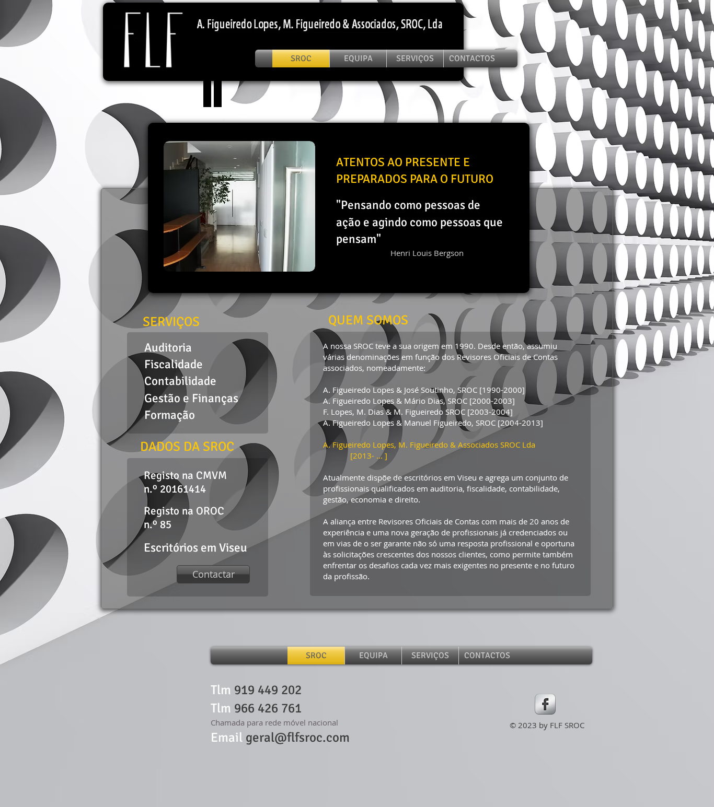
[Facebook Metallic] (545, 704)
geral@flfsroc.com (298, 737)
